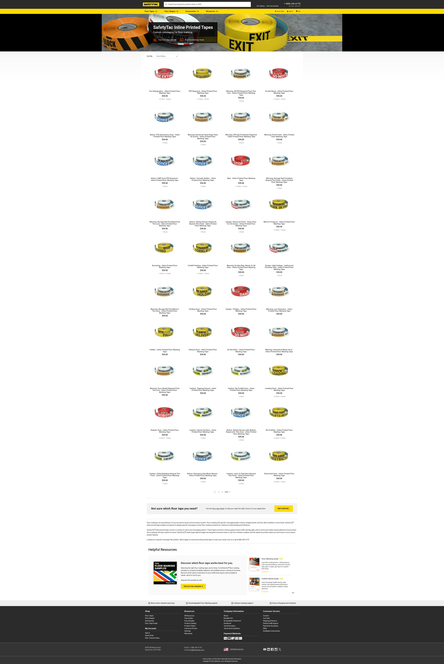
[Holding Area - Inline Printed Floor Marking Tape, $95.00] (202, 291)
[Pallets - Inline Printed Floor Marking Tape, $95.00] (164, 332)
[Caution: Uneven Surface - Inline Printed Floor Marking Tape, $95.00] (202, 412)
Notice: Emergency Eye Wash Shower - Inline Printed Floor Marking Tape (203, 475)
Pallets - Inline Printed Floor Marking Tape (165, 351)
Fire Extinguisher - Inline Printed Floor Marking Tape (164, 92)
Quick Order (280, 11)
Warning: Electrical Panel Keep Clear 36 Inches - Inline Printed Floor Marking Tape (203, 137)
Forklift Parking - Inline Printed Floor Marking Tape (203, 266)
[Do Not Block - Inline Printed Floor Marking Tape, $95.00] (279, 73)
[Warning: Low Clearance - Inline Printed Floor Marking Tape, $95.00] (279, 291)
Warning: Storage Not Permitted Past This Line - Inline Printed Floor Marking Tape (165, 224)
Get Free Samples (272, 6)
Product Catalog (190, 623)
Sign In (291, 11)
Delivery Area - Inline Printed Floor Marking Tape (203, 351)
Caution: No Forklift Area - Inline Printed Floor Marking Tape (241, 389)
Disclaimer (227, 623)
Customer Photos (190, 628)
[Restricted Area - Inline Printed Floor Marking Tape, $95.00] (279, 456)
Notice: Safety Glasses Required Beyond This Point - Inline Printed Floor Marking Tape (203, 224)
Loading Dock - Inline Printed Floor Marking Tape (279, 389)
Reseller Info (228, 618)
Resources (210, 11)
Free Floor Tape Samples (168, 40)
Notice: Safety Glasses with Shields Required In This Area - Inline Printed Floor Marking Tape (241, 432)
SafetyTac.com (219, 661)
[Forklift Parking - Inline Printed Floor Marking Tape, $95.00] (202, 248)
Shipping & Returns (270, 621)
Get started (283, 508)
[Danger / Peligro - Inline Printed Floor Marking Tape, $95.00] (241, 291)
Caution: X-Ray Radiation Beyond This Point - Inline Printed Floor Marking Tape (164, 476)
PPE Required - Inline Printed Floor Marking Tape (203, 92)
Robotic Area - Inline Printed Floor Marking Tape (165, 431)
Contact (266, 616)
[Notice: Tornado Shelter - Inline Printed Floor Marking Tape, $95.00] (202, 160)
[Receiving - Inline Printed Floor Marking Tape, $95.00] (164, 248)
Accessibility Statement (232, 621)
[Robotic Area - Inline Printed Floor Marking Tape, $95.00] (164, 412)
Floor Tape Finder (151, 623)
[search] (207, 4)
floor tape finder (218, 509)
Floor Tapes (149, 11)
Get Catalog (260, 6)
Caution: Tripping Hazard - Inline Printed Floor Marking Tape (203, 389)
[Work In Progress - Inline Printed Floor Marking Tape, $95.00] (279, 204)
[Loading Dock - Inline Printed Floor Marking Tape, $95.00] (279, 370)
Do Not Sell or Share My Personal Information (227, 659)
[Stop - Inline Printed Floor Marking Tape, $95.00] (241, 160)
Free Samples (189, 621)
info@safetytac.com (196, 650)
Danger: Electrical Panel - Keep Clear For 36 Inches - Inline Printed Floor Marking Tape (241, 224)
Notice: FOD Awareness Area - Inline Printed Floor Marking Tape (165, 136)
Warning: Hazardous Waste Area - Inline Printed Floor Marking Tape (279, 351)
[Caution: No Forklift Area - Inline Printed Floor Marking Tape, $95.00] (241, 370)
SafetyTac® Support (270, 623)
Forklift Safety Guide (270, 579)
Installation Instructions (271, 631)
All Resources (189, 616)
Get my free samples (192, 586)
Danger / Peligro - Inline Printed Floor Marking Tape (241, 310)
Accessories (191, 11)
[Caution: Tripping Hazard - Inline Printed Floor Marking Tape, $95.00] (202, 370)
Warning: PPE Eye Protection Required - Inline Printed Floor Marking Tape (241, 136)
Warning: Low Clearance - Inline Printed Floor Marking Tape (279, 310)
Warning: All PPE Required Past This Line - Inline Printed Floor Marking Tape (241, 93)
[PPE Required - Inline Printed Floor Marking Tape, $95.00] (202, 73)
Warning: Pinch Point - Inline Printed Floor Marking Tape (279, 136)
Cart (299, 11)
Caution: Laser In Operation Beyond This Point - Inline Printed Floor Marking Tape (241, 476)
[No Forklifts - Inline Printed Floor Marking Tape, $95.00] (279, 412)
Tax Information (229, 626)
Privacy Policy (207, 659)
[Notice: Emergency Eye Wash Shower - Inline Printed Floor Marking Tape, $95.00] (202, 456)
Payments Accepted (270, 626)
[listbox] (166, 56)
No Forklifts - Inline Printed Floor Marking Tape (279, 431)
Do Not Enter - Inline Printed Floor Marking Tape (241, 351)
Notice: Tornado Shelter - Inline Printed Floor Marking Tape (203, 179)
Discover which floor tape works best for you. (207, 563)
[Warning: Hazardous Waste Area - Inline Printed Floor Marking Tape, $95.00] (279, 332)
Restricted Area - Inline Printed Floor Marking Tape (279, 475)
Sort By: (150, 56)
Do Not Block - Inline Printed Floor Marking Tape (279, 92)
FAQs (265, 628)
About (226, 616)
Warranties (188, 633)
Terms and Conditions (232, 628)
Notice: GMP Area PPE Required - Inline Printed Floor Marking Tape (165, 179)
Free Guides (188, 618)
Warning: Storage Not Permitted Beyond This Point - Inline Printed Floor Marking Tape (279, 180)
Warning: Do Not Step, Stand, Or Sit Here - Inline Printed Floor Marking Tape (241, 267)
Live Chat (266, 618)
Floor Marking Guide (270, 559)
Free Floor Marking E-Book (194, 40)
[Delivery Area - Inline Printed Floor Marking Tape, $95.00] (202, 332)
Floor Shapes (170, 11)
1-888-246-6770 (292, 3)
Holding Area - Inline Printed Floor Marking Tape (203, 310)
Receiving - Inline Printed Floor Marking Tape (164, 266)
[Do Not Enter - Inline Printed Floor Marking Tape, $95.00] (241, 332)
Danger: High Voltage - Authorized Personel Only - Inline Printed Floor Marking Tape (279, 267)
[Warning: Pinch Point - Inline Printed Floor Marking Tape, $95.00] (279, 117)
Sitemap (187, 631)
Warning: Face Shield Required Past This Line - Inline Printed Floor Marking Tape (164, 390)
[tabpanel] (269, 565)
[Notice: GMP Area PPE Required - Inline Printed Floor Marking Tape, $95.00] (164, 160)
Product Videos (190, 626)
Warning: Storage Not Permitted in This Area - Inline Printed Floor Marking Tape (165, 311)
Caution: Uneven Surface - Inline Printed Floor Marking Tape (203, 431)
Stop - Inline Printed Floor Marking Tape (241, 179)
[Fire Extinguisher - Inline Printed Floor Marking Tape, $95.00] (164, 73)
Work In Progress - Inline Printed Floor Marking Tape (279, 223)
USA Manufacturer (237, 649)
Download (265, 571)
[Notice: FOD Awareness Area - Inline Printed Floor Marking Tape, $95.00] (164, 117)
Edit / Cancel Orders (152, 638)
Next (227, 492)
